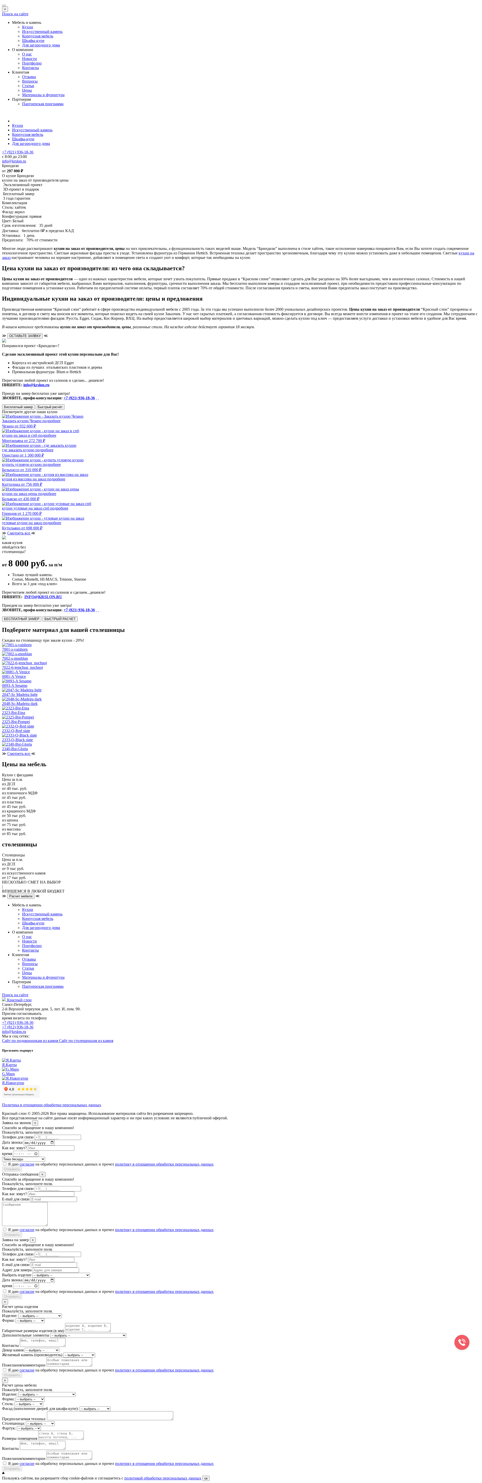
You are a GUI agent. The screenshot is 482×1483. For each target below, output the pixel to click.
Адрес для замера (17, 1270)
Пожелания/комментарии (23, 1365)
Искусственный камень (42, 31)
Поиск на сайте (15, 14)
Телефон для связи (18, 1137)
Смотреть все (19, 533)
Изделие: (9, 1315)
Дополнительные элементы (25, 1335)
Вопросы (30, 81)
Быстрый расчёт (50, 407)
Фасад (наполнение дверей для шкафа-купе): (40, 1408)
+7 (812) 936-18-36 (17, 1027)
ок (206, 1478)
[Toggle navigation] (4, 5)
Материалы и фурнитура (43, 95)
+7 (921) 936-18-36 (79, 398)
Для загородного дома (41, 45)
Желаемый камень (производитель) (32, 1355)
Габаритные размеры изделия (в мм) (33, 1331)
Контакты (30, 68)
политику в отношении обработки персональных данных (164, 1164)
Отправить (12, 1169)
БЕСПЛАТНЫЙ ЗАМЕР (21, 619)
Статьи (28, 86)
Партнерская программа (43, 104)
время (7, 1153)
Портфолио (32, 63)
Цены (27, 90)
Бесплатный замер (18, 407)
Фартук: (9, 1428)
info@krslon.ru (36, 385)
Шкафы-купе (33, 40)
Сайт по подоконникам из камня (30, 1040)
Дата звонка (12, 1142)
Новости (29, 59)
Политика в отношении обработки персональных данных (51, 1105)
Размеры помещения (19, 1438)
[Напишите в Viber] (98, 398)
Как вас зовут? (14, 1148)
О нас (27, 54)
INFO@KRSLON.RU (43, 597)
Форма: (8, 1320)
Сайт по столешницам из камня (86, 1040)
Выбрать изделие (16, 1275)
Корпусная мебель (37, 36)
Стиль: (8, 1404)
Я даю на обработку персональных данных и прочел (111, 1164)
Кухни (27, 27)
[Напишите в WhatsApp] (96, 398)
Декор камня (13, 1350)
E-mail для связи (16, 1199)
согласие (27, 1164)
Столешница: (13, 1423)
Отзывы (29, 77)
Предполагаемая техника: (24, 1419)
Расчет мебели (20, 896)
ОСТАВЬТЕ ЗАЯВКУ (25, 336)
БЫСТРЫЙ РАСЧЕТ (60, 619)
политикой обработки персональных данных (162, 1478)
